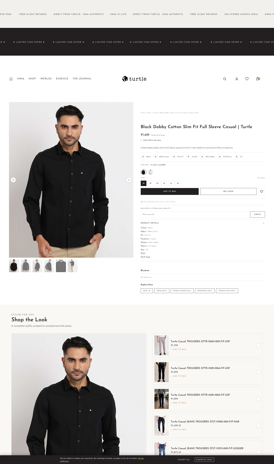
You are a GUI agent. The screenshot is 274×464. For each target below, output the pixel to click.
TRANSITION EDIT (227, 291)
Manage (141, 458)
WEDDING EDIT (205, 291)
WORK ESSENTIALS (182, 291)
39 (150, 183)
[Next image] (129, 179)
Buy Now (228, 191)
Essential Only (204, 459)
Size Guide (261, 178)
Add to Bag (169, 191)
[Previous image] (13, 179)
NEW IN (146, 291)
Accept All (184, 459)
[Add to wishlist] (261, 191)
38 (144, 183)
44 (171, 183)
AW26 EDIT (162, 291)
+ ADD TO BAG (178, 349)
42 (164, 183)
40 (157, 183)
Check (257, 214)
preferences (64, 461)
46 (178, 183)
